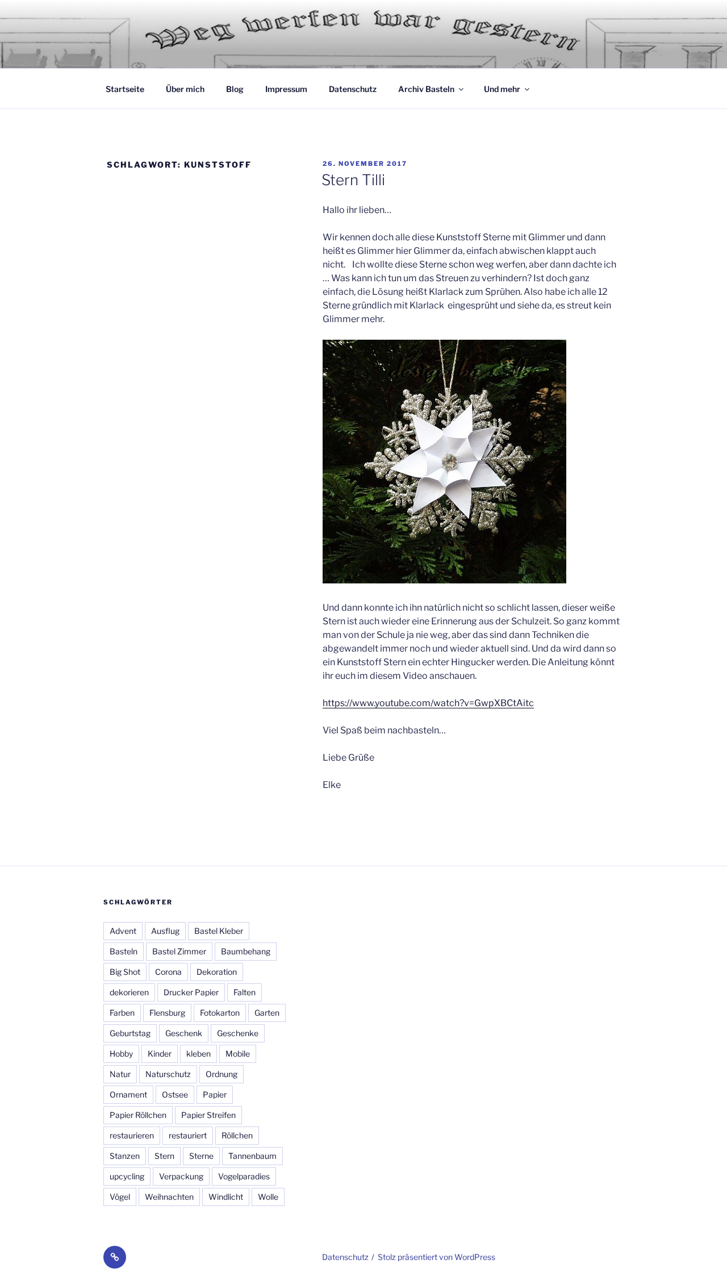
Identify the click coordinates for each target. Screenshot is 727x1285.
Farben (122, 1012)
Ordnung (221, 1074)
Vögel (120, 1196)
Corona (168, 972)
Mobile (237, 1053)
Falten (244, 992)
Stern (164, 1156)
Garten (266, 1012)
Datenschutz (353, 89)
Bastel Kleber (218, 931)
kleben (198, 1053)
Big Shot (125, 972)
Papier (215, 1094)
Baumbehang (245, 951)
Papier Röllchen (138, 1115)
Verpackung (181, 1176)
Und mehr (502, 89)
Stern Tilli (353, 180)
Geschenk (183, 1033)
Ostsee (175, 1094)
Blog (235, 89)
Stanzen (125, 1156)
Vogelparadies (244, 1176)
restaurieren (132, 1135)
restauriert (188, 1135)
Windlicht (225, 1196)
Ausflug (165, 931)
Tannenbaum (252, 1156)
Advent (123, 931)
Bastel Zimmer (179, 951)
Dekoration (217, 972)
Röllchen (237, 1135)
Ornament (128, 1094)
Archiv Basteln (426, 89)
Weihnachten (169, 1196)
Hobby (121, 1053)
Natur (120, 1074)
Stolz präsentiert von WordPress (436, 1257)
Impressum (286, 89)
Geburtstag (130, 1033)
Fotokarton (220, 1012)
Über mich (185, 89)
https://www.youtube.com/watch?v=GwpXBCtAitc (428, 703)
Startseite (125, 89)
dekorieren (129, 992)
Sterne (201, 1156)
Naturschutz (168, 1074)
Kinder (160, 1053)
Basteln (123, 951)
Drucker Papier (191, 992)
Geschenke (237, 1033)
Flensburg (167, 1012)
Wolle (268, 1196)
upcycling (127, 1176)
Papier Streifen (208, 1115)
